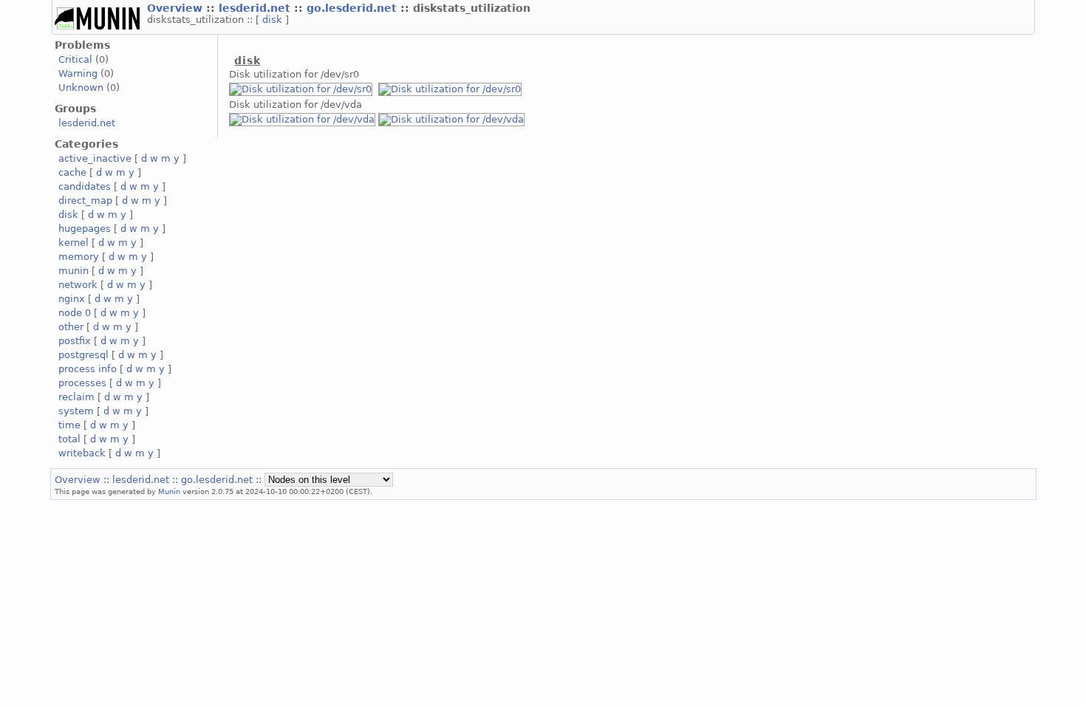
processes (82, 382)
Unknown (80, 87)
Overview (176, 8)
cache (72, 172)
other (70, 326)
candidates (84, 186)
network (78, 284)
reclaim (76, 396)
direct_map (85, 200)
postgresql (83, 354)
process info (87, 368)
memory (78, 256)
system (76, 411)
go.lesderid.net (353, 8)
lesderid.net (256, 8)
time (69, 425)
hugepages (84, 228)
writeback (82, 453)
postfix (74, 340)
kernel (73, 242)
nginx (71, 298)
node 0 (74, 312)
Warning (78, 73)
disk (273, 19)
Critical (75, 59)
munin (73, 270)
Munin (169, 491)
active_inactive (95, 158)
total (69, 439)
